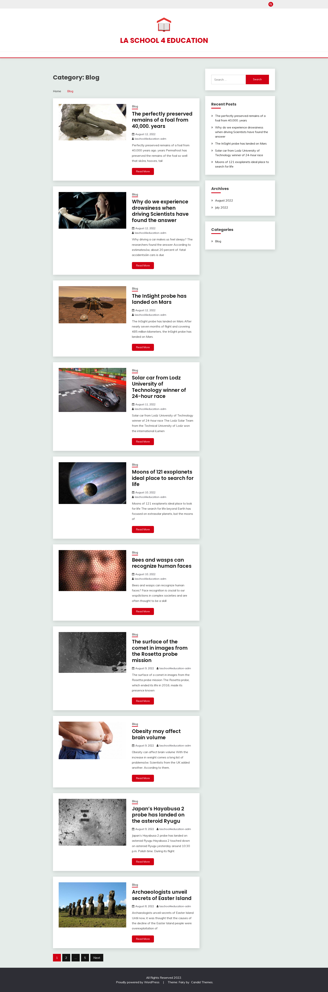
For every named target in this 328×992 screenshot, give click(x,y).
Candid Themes (202, 982)
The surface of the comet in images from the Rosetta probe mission (160, 651)
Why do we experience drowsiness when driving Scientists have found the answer (160, 211)
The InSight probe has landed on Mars (159, 299)
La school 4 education (164, 40)
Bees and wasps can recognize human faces (162, 563)
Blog (135, 106)
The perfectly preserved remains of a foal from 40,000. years (162, 120)
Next (96, 958)
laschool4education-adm (150, 138)
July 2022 (221, 207)
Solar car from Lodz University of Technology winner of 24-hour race (159, 387)
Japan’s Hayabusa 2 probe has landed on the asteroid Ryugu (158, 814)
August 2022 (224, 200)
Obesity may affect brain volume (156, 734)
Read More (143, 171)
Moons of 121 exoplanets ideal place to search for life (163, 478)
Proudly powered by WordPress (138, 982)
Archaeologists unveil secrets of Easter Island (162, 895)
